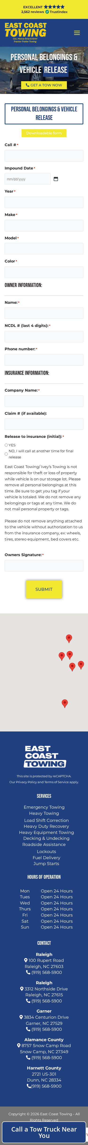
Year (10, 191)
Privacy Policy (26, 782)
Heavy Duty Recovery (46, 826)
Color (11, 261)
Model (12, 238)
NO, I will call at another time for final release (41, 454)
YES (12, 445)
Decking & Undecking (46, 838)
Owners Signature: (24, 555)
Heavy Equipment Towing (46, 832)
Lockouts (46, 851)
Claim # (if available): (26, 413)
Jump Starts (46, 863)
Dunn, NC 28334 (44, 1080)
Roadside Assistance (44, 844)
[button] (62, 656)
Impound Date (20, 168)
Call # (11, 145)
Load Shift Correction (46, 820)
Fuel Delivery (46, 857)
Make (11, 214)
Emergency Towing (44, 807)
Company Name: (22, 390)
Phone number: (21, 349)
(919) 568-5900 (46, 972)
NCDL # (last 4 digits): (27, 325)
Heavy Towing (44, 813)
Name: (12, 302)
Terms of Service (56, 782)
